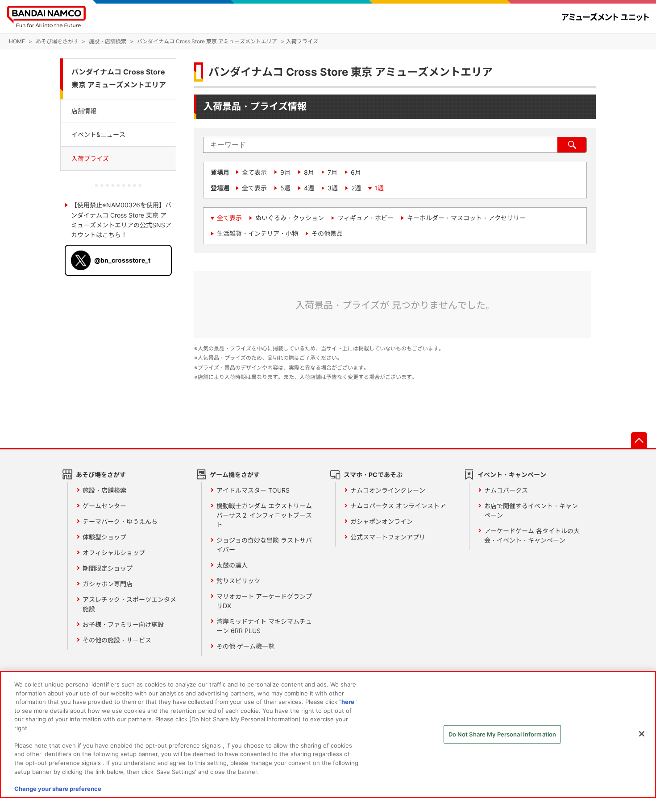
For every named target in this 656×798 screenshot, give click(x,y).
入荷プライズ (90, 158)
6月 (356, 172)
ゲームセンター (104, 506)
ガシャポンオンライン (381, 521)
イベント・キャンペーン (511, 474)
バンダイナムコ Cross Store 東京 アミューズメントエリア (118, 78)
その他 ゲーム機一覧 (245, 646)
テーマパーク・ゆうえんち (120, 521)
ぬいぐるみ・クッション (289, 218)
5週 (285, 188)
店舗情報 (83, 110)
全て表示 (254, 172)
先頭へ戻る (639, 440)
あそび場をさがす (101, 474)
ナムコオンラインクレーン (387, 490)
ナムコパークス (506, 490)
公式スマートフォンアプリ (387, 537)
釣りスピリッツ (238, 580)
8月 (309, 172)
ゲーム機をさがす (235, 474)
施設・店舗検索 (104, 490)
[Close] (642, 734)
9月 (285, 172)
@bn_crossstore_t (122, 259)
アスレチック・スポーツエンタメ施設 (129, 604)
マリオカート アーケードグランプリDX (264, 600)
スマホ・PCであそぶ (373, 474)
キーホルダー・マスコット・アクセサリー (466, 218)
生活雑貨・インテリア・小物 (257, 233)
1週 (379, 188)
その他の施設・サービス (117, 640)
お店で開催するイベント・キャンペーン (531, 510)
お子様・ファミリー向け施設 (123, 624)
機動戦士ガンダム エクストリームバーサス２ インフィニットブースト (264, 515)
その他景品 (327, 233)
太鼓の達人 (232, 565)
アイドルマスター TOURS (253, 490)
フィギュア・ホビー (365, 218)
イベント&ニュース (98, 134)
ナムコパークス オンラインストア (398, 506)
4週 (309, 188)
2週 (356, 188)
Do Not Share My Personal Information (502, 734)
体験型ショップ (104, 537)
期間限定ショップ (108, 568)
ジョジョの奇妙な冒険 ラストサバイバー (264, 544)
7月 (332, 172)
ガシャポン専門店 (108, 584)
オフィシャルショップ (114, 552)
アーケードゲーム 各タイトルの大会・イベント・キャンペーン (532, 535)
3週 (333, 188)
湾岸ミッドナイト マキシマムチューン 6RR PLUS (264, 625)
